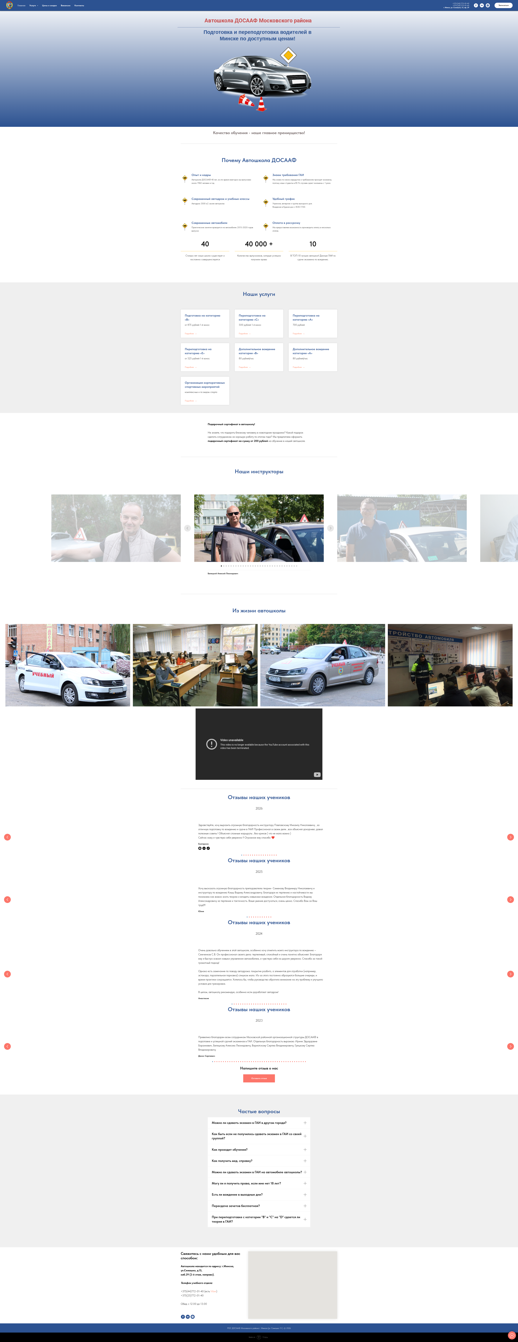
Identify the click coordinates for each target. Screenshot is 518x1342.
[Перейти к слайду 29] (289, 566)
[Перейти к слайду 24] (277, 566)
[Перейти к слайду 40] (296, 1061)
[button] (504, 5)
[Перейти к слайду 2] (223, 566)
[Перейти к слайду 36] (288, 1061)
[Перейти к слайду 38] (292, 1061)
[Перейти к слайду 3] (226, 566)
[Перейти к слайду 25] (279, 566)
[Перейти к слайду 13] (250, 566)
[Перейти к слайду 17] (260, 566)
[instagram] (488, 5)
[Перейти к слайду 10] (243, 566)
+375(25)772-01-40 (192, 1295)
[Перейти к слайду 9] (240, 566)
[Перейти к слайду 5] (231, 566)
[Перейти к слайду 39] (294, 1061)
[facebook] (476, 5)
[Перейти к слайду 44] (305, 1061)
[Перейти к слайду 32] (296, 566)
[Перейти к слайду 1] (221, 566)
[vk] (482, 5)
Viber (213, 1291)
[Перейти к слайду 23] (274, 566)
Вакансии (65, 5)
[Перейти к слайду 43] (303, 1061)
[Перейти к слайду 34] (283, 1061)
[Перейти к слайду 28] (286, 566)
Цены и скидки (49, 5)
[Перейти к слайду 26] (282, 566)
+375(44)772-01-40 (192, 1291)
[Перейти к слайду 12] (248, 566)
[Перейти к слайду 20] (267, 566)
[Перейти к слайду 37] (290, 1061)
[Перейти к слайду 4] (228, 566)
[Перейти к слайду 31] (294, 566)
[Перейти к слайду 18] (262, 566)
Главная (21, 5)
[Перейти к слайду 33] (281, 1061)
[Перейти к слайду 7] (235, 566)
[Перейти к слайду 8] (238, 566)
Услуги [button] (32, 5)
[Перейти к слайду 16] (257, 566)
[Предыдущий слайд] (187, 528)
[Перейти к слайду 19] (265, 566)
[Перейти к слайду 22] (272, 566)
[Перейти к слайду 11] (245, 566)
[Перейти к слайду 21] (269, 566)
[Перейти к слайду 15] (255, 566)
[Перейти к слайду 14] (252, 566)
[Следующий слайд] (330, 528)
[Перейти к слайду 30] (291, 566)
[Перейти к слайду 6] (233, 566)
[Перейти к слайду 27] (284, 566)
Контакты (79, 5)
